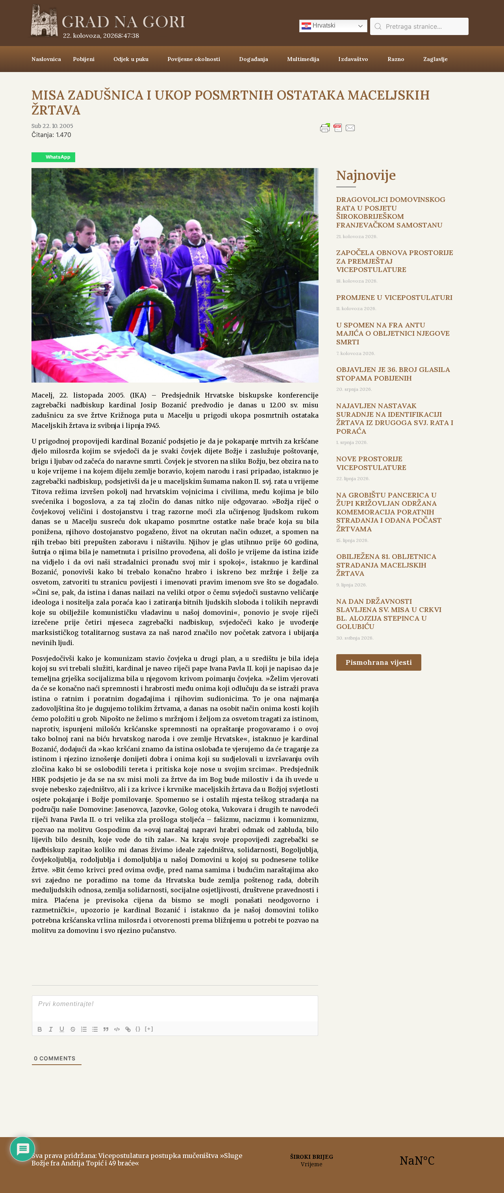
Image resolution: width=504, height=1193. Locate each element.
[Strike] (72, 1029)
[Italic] (50, 1029)
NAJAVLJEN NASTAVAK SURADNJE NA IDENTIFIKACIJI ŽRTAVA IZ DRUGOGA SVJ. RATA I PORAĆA (394, 418)
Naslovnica (46, 59)
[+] (149, 1029)
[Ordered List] (83, 1029)
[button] (53, 157)
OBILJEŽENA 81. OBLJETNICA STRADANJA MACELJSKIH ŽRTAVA (386, 565)
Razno (396, 59)
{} (138, 1029)
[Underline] (61, 1029)
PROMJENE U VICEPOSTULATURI (394, 297)
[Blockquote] (105, 1029)
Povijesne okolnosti (193, 59)
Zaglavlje (435, 59)
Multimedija (303, 59)
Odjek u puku (130, 59)
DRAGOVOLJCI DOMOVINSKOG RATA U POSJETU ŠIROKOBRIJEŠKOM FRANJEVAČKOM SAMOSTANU (390, 212)
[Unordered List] (94, 1029)
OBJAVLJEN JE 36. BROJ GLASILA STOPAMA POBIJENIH (393, 374)
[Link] (127, 1029)
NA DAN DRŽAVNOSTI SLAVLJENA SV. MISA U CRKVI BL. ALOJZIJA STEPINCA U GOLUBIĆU (388, 614)
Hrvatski (323, 25)
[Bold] (39, 1029)
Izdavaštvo (353, 59)
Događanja (253, 59)
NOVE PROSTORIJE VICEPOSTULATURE (371, 463)
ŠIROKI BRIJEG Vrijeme (364, 1160)
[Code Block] (116, 1029)
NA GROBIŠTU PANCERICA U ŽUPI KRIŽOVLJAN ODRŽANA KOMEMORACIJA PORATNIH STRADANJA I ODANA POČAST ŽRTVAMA (389, 511)
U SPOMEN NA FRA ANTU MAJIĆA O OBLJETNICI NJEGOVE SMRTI (393, 333)
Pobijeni (83, 59)
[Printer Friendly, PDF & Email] (337, 131)
